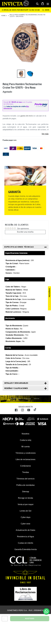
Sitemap (25, 492)
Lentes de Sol (25, 511)
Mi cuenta (25, 447)
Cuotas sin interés (25, 543)
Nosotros (25, 434)
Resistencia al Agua (25, 537)
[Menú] (47, 3)
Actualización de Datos (25, 530)
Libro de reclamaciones (25, 459)
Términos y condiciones (26, 453)
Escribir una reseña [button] (25, 232)
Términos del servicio (25, 479)
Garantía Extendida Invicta (25, 549)
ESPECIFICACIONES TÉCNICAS (19, 247)
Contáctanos (25, 466)
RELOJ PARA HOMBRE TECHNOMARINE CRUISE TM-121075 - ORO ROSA (28, 15)
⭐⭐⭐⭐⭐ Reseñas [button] (49, 298)
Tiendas (25, 472)
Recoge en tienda (25, 498)
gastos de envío (26, 116)
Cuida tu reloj (25, 440)
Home (3, 15)
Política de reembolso (25, 485)
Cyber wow (25, 524)
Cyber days (25, 517)
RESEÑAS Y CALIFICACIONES (16, 388)
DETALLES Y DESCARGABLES (16, 383)
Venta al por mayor (25, 504)
